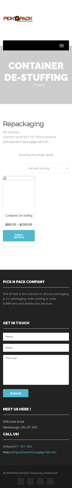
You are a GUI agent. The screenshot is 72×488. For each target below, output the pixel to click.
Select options (19, 236)
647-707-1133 (22, 447)
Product (39, 85)
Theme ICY (51, 473)
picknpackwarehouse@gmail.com (32, 452)
